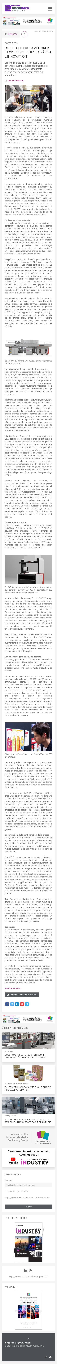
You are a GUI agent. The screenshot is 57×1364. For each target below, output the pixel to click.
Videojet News (10, 1116)
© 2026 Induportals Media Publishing (24, 1345)
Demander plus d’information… (23, 994)
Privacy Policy (23, 1343)
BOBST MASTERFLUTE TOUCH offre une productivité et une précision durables (26, 1056)
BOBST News (11, 43)
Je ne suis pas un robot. (18, 1191)
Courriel (8, 1180)
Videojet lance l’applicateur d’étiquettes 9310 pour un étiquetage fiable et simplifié (28, 1120)
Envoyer (28, 1206)
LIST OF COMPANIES (14, 1348)
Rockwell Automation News (16, 1084)
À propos (9, 1343)
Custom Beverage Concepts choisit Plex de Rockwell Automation (28, 1088)
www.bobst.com (16, 80)
